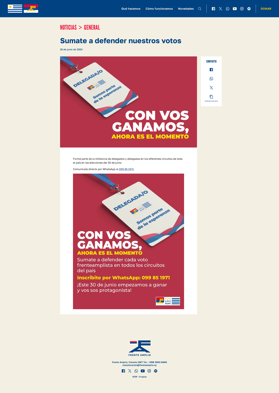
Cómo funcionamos (159, 8)
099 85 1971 (126, 169)
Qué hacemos (130, 8)
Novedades (186, 8)
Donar (266, 8)
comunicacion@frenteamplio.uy (139, 365)
